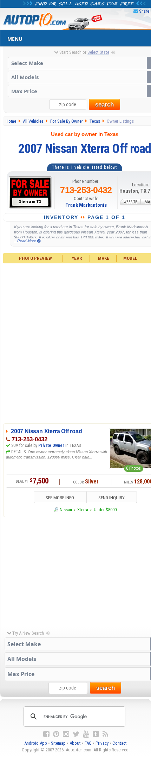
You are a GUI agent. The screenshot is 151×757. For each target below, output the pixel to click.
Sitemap (58, 743)
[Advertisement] (75, 342)
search (104, 104)
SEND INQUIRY (111, 497)
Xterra (82, 509)
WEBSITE (130, 202)
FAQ (88, 743)
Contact (119, 743)
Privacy (102, 743)
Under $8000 (105, 509)
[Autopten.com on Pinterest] (56, 734)
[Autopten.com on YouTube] (86, 734)
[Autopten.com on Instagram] (66, 734)
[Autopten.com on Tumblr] (96, 734)
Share (144, 11)
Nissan (66, 509)
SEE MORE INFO (60, 497)
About (75, 743)
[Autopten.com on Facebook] (46, 734)
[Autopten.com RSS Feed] (105, 734)
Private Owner (51, 445)
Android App (35, 743)
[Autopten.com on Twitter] (76, 734)
